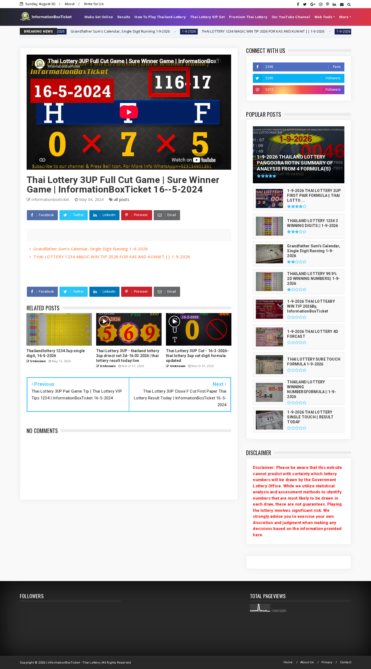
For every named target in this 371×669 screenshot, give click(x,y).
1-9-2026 (157, 31)
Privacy (327, 662)
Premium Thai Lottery (248, 17)
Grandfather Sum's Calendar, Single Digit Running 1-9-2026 (88, 31)
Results (123, 17)
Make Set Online (98, 17)
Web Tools (323, 17)
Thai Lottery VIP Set (207, 17)
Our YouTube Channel (291, 17)
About (70, 4)
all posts (121, 199)
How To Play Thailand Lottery (160, 17)
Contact (345, 662)
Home (288, 662)
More (344, 17)
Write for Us (93, 4)
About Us (307, 662)
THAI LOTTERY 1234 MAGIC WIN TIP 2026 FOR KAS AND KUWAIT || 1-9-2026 (232, 31)
